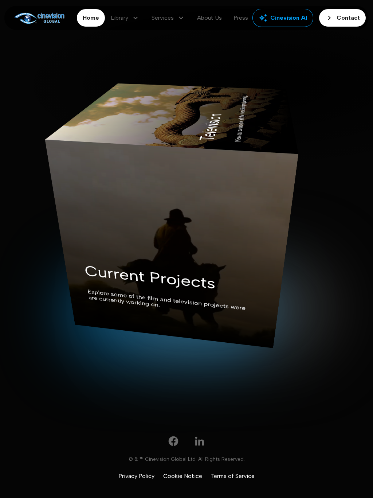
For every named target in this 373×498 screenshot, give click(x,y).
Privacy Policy (136, 475)
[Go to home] (39, 18)
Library (125, 17)
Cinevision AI (283, 17)
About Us (209, 17)
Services (168, 17)
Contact (342, 17)
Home (91, 17)
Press (240, 17)
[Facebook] (173, 441)
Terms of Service (233, 475)
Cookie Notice (182, 475)
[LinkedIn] (199, 441)
